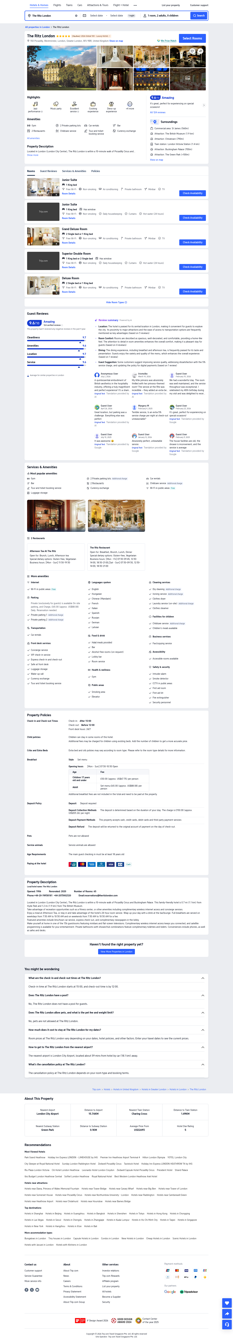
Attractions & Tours (97, 5)
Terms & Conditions (72, 1286)
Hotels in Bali (90, 1226)
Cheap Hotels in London (158, 1238)
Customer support (33, 1270)
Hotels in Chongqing (180, 1213)
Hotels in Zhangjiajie (94, 1220)
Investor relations (110, 1270)
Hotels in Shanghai (34, 1213)
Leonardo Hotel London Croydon (98, 1170)
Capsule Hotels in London (86, 1238)
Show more (32, 155)
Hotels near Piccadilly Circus (68, 1195)
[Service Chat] (227, 1324)
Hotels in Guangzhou (74, 1213)
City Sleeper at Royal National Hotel (42, 1164)
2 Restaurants (97, 483)
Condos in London (110, 1238)
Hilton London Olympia (153, 1157)
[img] (62, 68)
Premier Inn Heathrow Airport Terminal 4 (120, 1157)
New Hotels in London (133, 1238)
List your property (111, 1286)
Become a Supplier (111, 1297)
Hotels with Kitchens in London (71, 1245)
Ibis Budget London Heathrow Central (43, 1176)
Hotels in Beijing (53, 1213)
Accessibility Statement (74, 1297)
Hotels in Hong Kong (157, 1213)
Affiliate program (110, 1281)
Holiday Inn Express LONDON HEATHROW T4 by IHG (166, 1164)
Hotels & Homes (39, 5)
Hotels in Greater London (154, 1089)
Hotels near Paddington (142, 1195)
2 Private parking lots (101, 478)
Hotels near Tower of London (173, 1188)
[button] (135, 5)
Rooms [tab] (31, 171)
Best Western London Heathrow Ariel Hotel (135, 1176)
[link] (171, 5)
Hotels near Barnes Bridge (118, 1201)
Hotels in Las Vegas (34, 1220)
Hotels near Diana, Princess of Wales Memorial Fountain (52, 1188)
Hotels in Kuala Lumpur (118, 1220)
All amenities (33, 138)
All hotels (106, 1291)
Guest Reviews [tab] (48, 171)
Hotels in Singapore (187, 1220)
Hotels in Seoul (53, 1220)
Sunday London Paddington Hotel (79, 1164)
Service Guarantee (33, 1276)
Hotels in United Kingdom (126, 1089)
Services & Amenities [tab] (74, 171)
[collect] (227, 1303)
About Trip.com (70, 1270)
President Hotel (164, 1170)
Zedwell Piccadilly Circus (109, 1164)
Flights (57, 5)
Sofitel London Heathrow (76, 1176)
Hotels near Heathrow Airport (39, 1201)
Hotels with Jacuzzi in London (39, 1245)
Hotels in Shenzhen (117, 1213)
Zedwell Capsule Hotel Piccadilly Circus (135, 1170)
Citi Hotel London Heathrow (65, 1170)
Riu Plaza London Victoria (37, 1170)
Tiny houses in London (60, 1238)
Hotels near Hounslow (92, 1201)
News (66, 1276)
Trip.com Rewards (111, 1276)
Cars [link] (80, 5)
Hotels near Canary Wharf (121, 1188)
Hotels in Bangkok (96, 1213)
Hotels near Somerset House (39, 1195)
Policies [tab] (95, 171)
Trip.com (96, 1089)
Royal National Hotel (102, 1176)
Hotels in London (178, 1089)
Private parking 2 (39, 619)
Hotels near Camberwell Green (172, 1195)
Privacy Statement (72, 1291)
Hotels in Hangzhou (55, 1226)
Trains (69, 5)
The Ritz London (41, 36)
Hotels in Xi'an (75, 1226)
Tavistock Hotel (131, 1164)
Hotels (107, 1089)
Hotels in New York (34, 1226)
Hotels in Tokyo (136, 1213)
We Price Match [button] (168, 40)
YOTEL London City (177, 1157)
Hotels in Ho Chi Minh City (145, 1220)
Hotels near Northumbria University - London (107, 1195)
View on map (156, 160)
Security (106, 1302)
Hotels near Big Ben (146, 1188)
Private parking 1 (39, 615)
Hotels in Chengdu (73, 1220)
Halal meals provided (102, 642)
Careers (67, 1281)
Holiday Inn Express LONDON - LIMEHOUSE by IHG (73, 1157)
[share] (227, 1314)
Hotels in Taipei (167, 1220)
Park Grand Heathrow (35, 1157)
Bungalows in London (35, 1238)
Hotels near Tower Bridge (94, 1188)
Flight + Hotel (121, 5)
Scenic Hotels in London (184, 1238)
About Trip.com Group (74, 1302)
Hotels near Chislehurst (67, 1201)
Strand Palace (181, 1170)
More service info (33, 1281)
